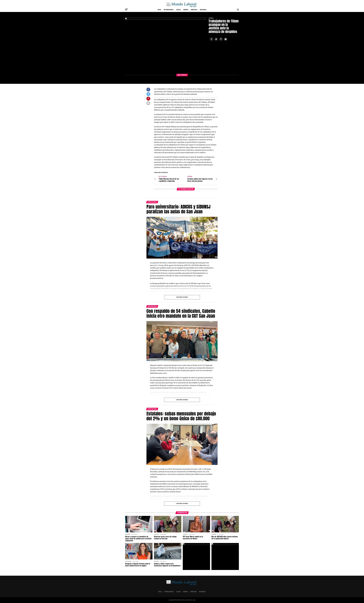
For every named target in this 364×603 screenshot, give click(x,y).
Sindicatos (194, 10)
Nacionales (203, 10)
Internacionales (168, 10)
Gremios (185, 10)
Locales (178, 10)
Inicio (159, 10)
